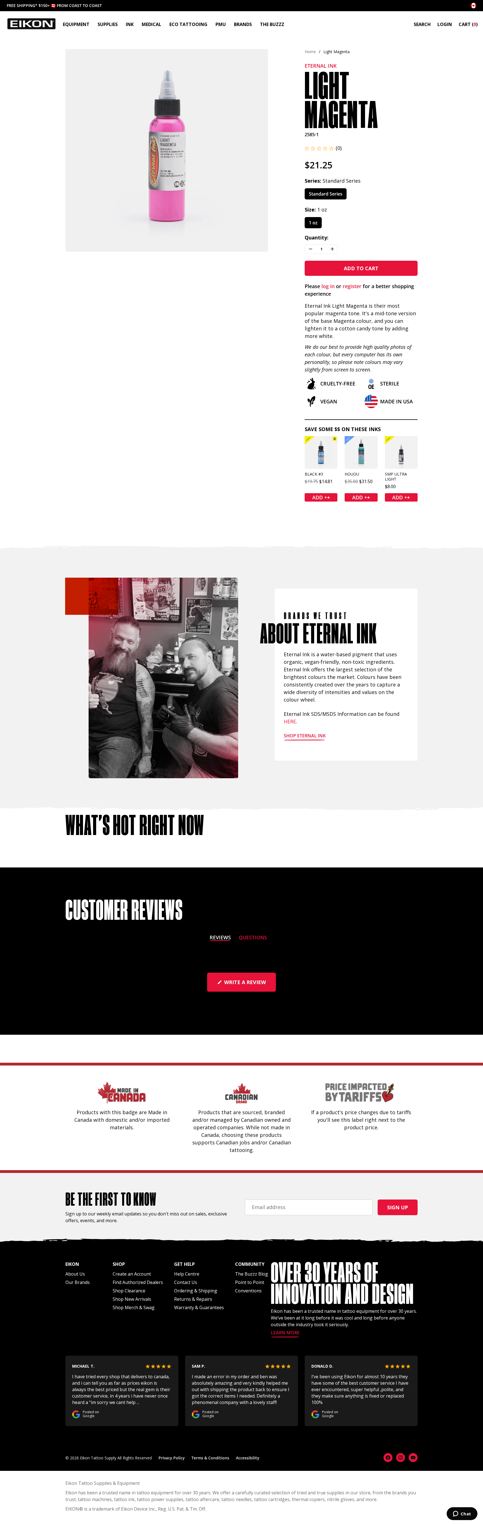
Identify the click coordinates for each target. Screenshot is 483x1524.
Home (310, 51)
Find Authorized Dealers (138, 1282)
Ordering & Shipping (195, 1291)
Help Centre (186, 1274)
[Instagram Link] (400, 1457)
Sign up (397, 1207)
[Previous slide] (74, 150)
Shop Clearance (129, 1291)
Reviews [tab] (220, 938)
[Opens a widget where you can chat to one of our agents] (461, 1514)
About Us (75, 1274)
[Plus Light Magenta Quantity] (332, 249)
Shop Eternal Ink (305, 736)
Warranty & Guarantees (199, 1307)
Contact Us (185, 1282)
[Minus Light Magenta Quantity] (310, 249)
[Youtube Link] (413, 1457)
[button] (323, 148)
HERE (290, 721)
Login (444, 24)
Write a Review (249, 985)
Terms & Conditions (210, 1457)
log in (328, 286)
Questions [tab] (253, 938)
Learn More (285, 1333)
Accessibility (247, 1457)
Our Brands (77, 1282)
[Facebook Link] (387, 1457)
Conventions (248, 1291)
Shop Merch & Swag (134, 1307)
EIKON (72, 1509)
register (352, 286)
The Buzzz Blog (251, 1274)
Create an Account (132, 1274)
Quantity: (316, 237)
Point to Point (249, 1282)
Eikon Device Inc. (138, 1509)
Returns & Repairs (193, 1299)
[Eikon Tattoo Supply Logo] (31, 24)
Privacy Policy (171, 1457)
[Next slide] (259, 150)
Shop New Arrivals (132, 1299)
